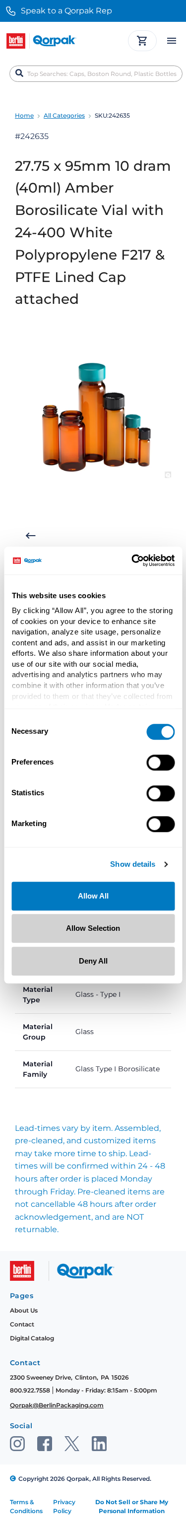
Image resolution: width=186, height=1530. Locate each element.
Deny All (93, 961)
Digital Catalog (32, 1338)
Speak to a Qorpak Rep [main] (66, 10)
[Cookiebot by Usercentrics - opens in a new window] (132, 560)
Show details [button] (132, 864)
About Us (24, 1310)
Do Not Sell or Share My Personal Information (131, 1506)
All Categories (64, 115)
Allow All (93, 896)
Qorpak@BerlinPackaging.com (57, 1405)
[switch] (160, 762)
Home (24, 115)
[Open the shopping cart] (142, 40)
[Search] (19, 73)
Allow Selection (93, 928)
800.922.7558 (30, 1390)
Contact (22, 1324)
